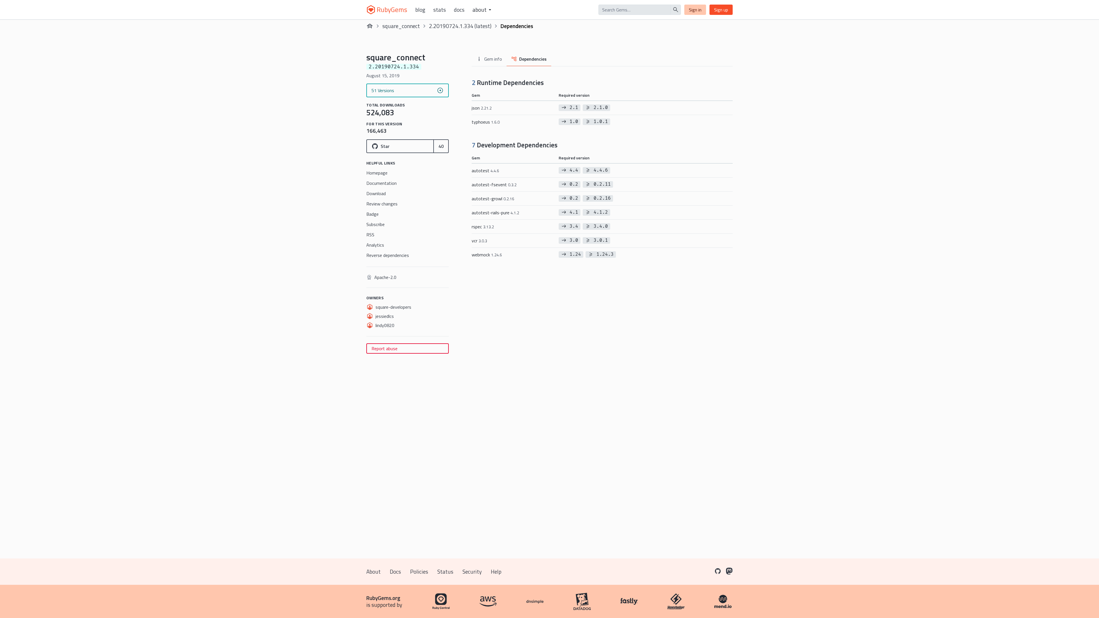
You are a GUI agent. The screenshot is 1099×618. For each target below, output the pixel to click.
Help (496, 571)
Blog (420, 10)
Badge (372, 214)
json (482, 107)
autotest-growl (493, 198)
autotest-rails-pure (495, 212)
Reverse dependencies (387, 255)
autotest (485, 170)
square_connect (401, 26)
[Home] (369, 26)
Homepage (377, 172)
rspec (483, 226)
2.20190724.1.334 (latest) (460, 26)
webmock (487, 254)
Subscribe (375, 224)
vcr (479, 240)
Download (376, 193)
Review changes (382, 203)
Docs (459, 10)
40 (441, 146)
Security (472, 571)
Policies (419, 571)
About (373, 571)
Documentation (381, 183)
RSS (370, 234)
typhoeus (486, 121)
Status (445, 571)
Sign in (695, 9)
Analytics (375, 244)
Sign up (721, 9)
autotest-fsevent (494, 184)
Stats (439, 10)
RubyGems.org (383, 598)
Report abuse (384, 348)
